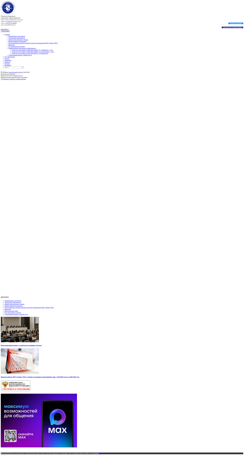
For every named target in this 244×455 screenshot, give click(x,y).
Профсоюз (8, 60)
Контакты (8, 65)
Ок (100, 453)
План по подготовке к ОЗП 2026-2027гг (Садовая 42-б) (30, 53)
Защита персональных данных (18, 40)
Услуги (7, 58)
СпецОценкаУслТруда (15, 72)
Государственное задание (16, 46)
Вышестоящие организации (17, 41)
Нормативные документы (16, 36)
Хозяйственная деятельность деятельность (22, 48)
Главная (7, 34)
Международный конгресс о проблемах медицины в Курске (21, 345)
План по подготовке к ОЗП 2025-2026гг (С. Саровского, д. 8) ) (32, 50)
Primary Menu (5, 31)
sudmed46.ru (5, 29)
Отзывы (7, 63)
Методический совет (11, 311)
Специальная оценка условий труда (20, 55)
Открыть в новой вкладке (17, 79)
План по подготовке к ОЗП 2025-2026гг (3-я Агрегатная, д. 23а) (33, 51)
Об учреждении (10, 57)
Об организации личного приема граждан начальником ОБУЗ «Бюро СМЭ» (33, 43)
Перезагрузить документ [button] (19, 77)
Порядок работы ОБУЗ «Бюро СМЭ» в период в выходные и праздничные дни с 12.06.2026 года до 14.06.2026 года (40, 377)
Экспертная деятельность (16, 38)
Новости (7, 62)
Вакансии (11, 45)
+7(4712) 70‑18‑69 (10, 23)
